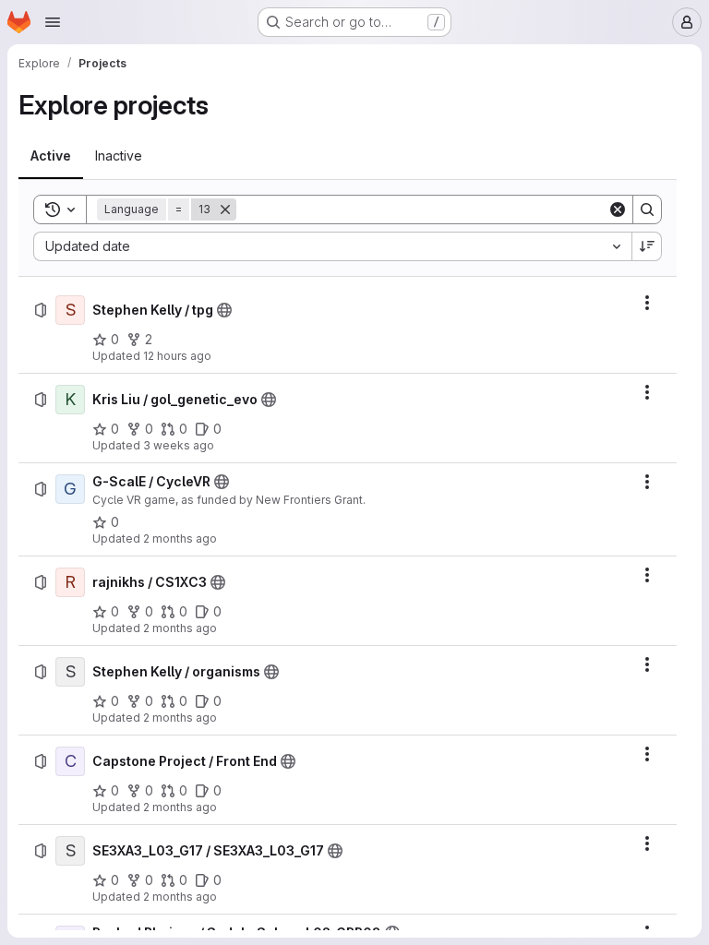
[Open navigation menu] (52, 22)
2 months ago (180, 538)
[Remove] (225, 209)
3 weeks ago (178, 445)
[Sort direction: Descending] (647, 246)
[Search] (647, 209)
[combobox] (332, 246)
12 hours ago (177, 356)
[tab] (50, 156)
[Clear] (618, 209)
